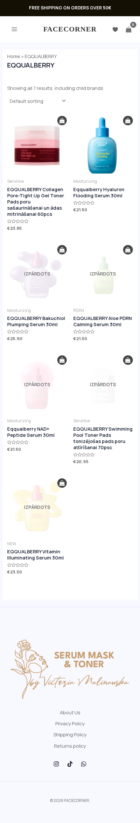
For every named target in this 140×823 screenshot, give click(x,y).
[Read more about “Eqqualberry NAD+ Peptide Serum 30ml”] (62, 360)
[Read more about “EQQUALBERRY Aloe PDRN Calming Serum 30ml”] (128, 250)
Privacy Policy (70, 723)
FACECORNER (70, 29)
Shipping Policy (70, 734)
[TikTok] (70, 764)
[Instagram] (56, 764)
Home (13, 56)
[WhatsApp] (84, 764)
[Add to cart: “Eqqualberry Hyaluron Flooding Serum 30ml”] (128, 121)
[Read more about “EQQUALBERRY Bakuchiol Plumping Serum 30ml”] (62, 250)
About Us (70, 712)
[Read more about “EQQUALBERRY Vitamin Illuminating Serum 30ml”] (62, 483)
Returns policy (70, 746)
